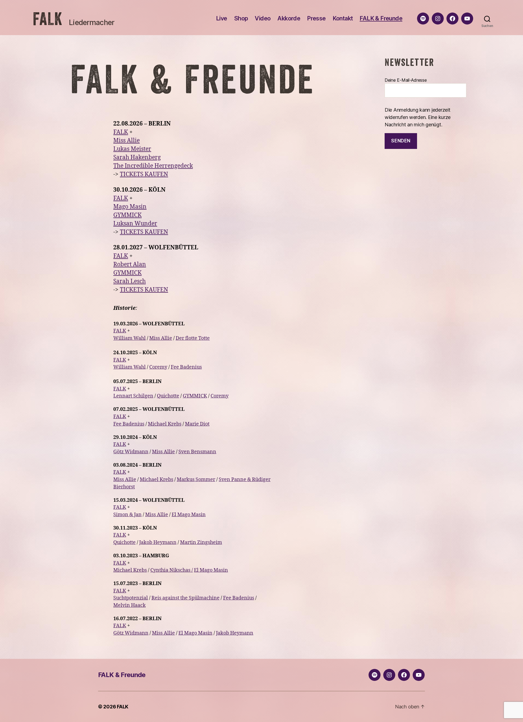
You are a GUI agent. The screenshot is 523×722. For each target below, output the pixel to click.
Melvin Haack (129, 605)
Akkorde (288, 18)
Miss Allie (126, 140)
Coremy (158, 367)
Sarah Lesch (129, 281)
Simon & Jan (127, 515)
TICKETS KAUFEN (144, 174)
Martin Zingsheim (201, 542)
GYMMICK (127, 215)
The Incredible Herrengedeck (153, 166)
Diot (204, 424)
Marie (192, 424)
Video (262, 18)
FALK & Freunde (381, 18)
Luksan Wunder (135, 223)
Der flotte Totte (193, 338)
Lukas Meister (132, 149)
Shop (241, 18)
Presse (316, 18)
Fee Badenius (186, 367)
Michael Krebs (164, 424)
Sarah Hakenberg (137, 157)
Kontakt (343, 18)
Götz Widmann (130, 452)
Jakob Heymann (158, 542)
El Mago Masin (189, 515)
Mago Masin (130, 206)
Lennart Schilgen (133, 396)
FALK (47, 18)
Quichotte (168, 396)
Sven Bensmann (197, 452)
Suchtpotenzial (130, 598)
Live (221, 18)
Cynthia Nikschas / (171, 570)
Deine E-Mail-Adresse (406, 80)
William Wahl (129, 338)
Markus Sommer (196, 479)
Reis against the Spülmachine (185, 598)
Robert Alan (129, 264)
